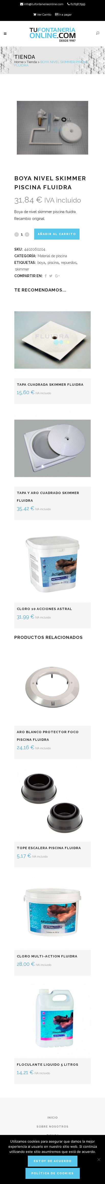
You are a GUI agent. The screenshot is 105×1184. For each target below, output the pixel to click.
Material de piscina (52, 256)
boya (41, 263)
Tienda (32, 62)
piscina (53, 263)
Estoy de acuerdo (53, 1161)
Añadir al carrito (57, 234)
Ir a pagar (65, 14)
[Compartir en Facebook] (46, 276)
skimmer (22, 269)
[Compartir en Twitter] (50, 276)
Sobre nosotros (52, 1126)
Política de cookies (52, 1173)
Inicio (52, 1117)
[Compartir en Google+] (57, 276)
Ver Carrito (43, 14)
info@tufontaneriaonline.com (43, 4)
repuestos (68, 263)
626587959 (77, 4)
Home (18, 62)
